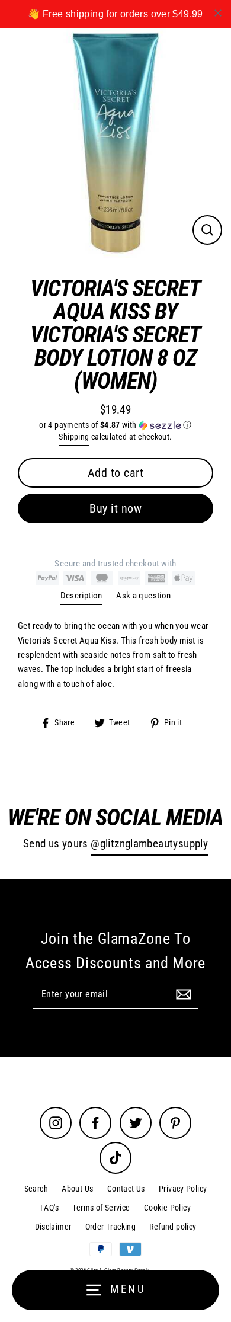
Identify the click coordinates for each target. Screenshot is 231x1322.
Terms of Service (101, 1207)
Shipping (74, 436)
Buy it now (115, 508)
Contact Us (126, 1188)
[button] (115, 425)
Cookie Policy (167, 1207)
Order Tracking (110, 1226)
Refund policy (172, 1226)
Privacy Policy (183, 1188)
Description (81, 595)
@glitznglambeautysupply (149, 843)
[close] (218, 13)
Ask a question (143, 595)
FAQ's (49, 1207)
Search (36, 1188)
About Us (77, 1188)
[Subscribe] (181, 994)
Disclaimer (53, 1226)
